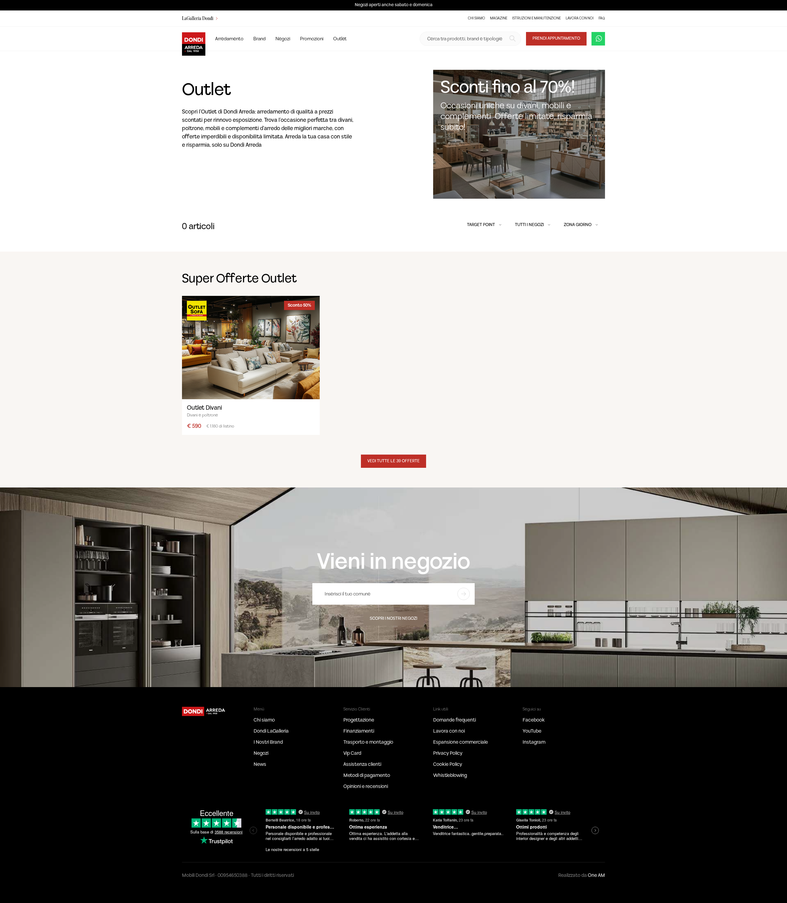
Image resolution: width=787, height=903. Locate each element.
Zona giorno (578, 225)
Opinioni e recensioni (365, 786)
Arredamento (229, 38)
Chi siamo (476, 18)
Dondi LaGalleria (271, 731)
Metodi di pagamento (366, 775)
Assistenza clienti (362, 764)
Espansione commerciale (460, 742)
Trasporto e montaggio (368, 742)
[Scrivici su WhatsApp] (598, 39)
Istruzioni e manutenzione (536, 18)
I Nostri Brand (268, 742)
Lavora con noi (580, 18)
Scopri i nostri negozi (393, 618)
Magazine (498, 18)
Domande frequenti (454, 720)
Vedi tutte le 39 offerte (393, 461)
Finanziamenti (358, 731)
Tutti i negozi (530, 225)
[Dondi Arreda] (193, 38)
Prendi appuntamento (556, 38)
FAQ (602, 18)
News (260, 764)
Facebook (534, 720)
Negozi (282, 39)
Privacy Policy (447, 753)
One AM (596, 875)
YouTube (532, 731)
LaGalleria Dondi (198, 19)
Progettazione (358, 720)
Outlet (340, 39)
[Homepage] (204, 711)
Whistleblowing (450, 775)
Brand (259, 38)
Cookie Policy (447, 764)
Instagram (534, 742)
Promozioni (311, 39)
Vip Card (352, 753)
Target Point (481, 225)
